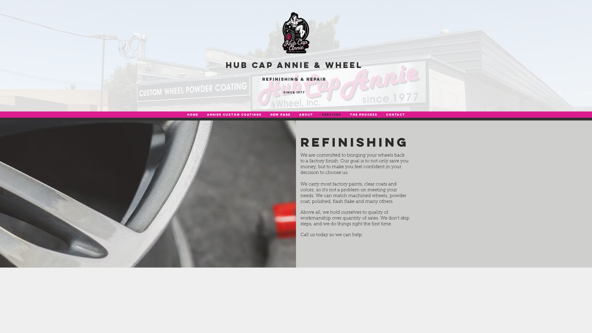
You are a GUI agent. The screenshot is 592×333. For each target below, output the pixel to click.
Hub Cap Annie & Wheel (294, 65)
